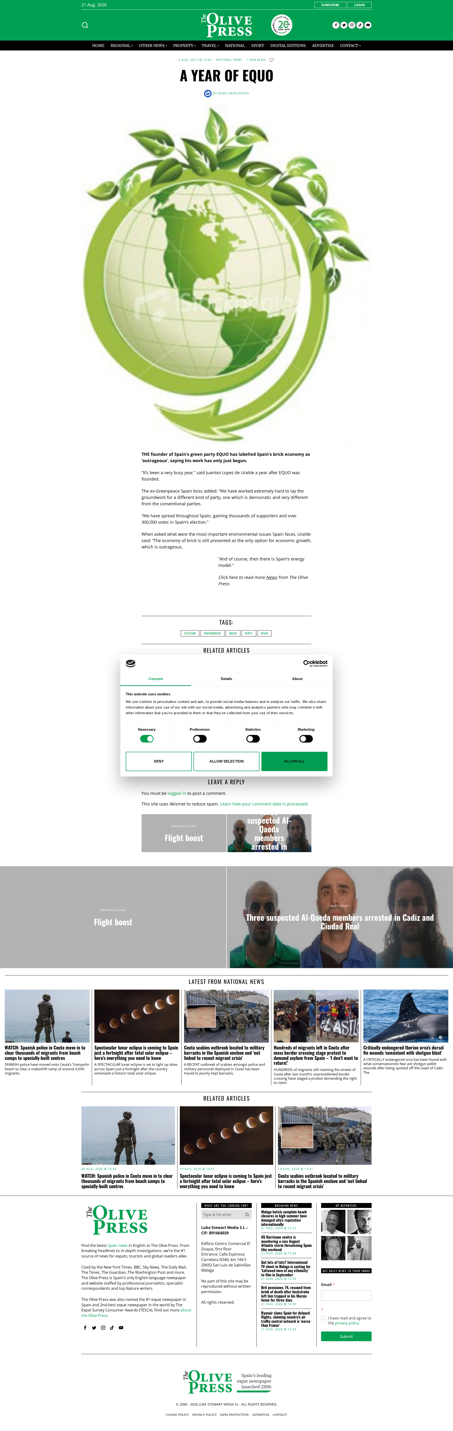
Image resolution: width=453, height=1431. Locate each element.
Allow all (294, 761)
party (249, 633)
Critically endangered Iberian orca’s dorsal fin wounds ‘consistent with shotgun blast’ (403, 1050)
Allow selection (227, 761)
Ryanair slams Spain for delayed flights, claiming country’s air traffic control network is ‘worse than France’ (285, 1319)
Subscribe (330, 5)
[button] (247, 1214)
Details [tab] (226, 679)
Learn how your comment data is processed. (264, 804)
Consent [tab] (156, 679)
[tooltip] (336, 25)
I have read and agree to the (349, 1321)
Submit (346, 1336)
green (233, 633)
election (190, 633)
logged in (177, 793)
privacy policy (347, 1323)
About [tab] (297, 679)
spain (264, 633)
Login (359, 5)
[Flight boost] (184, 833)
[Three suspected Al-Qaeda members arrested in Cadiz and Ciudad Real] (269, 833)
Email (328, 1284)
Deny (159, 761)
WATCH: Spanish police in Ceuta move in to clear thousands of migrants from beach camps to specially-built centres (45, 1052)
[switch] (200, 738)
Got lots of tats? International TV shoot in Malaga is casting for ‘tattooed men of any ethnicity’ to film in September (285, 1268)
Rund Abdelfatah (233, 93)
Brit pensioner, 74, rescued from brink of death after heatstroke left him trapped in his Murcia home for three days (286, 1294)
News (271, 577)
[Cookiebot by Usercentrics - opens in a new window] (306, 663)
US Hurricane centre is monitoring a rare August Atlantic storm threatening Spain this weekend (286, 1243)
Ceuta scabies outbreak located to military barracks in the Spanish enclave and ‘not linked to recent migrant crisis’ (224, 1052)
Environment (212, 633)
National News (229, 60)
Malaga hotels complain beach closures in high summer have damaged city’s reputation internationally (284, 1218)
